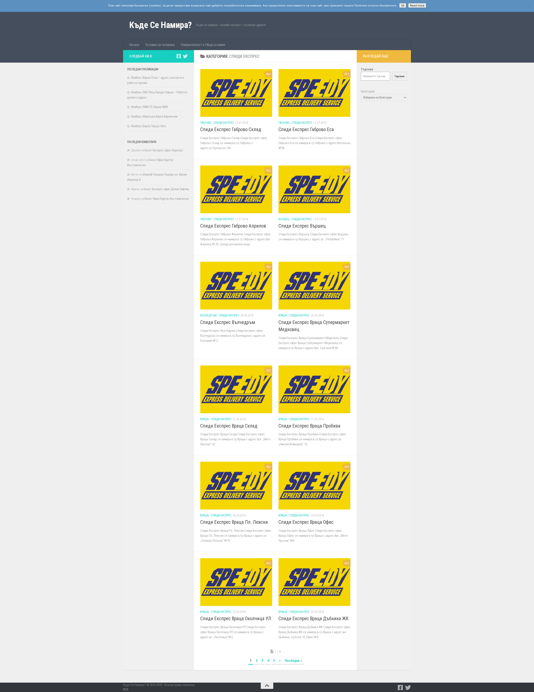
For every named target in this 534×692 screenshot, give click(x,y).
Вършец (283, 219)
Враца (282, 315)
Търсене (399, 76)
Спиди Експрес (224, 122)
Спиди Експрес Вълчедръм (227, 322)
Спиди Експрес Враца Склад (228, 426)
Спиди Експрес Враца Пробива (309, 426)
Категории (367, 91)
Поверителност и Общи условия (203, 45)
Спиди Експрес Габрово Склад (230, 129)
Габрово (205, 122)
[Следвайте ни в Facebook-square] (178, 56)
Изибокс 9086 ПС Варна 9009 (149, 107)
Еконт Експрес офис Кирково (164, 150)
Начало (134, 45)
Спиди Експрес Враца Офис (306, 522)
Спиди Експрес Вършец (302, 226)
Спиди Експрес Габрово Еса (306, 129)
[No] (529, 6)
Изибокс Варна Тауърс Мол (148, 126)
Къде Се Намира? (160, 25)
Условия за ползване (160, 45)
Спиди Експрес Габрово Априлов (233, 226)
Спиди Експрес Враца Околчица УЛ (235, 618)
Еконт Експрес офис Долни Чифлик (166, 189)
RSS (125, 689)
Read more (417, 5)
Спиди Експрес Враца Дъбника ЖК (313, 618)
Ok (402, 5)
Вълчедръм (208, 315)
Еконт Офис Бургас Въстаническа (167, 199)
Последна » (293, 661)
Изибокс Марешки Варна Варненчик (154, 116)
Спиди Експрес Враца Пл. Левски (234, 522)
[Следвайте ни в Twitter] (185, 56)
